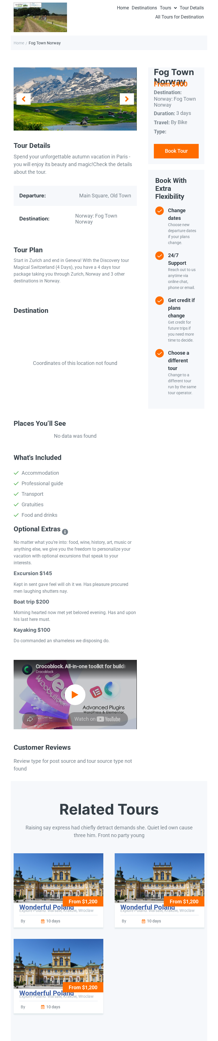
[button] (23, 99)
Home (19, 43)
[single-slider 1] (75, 99)
